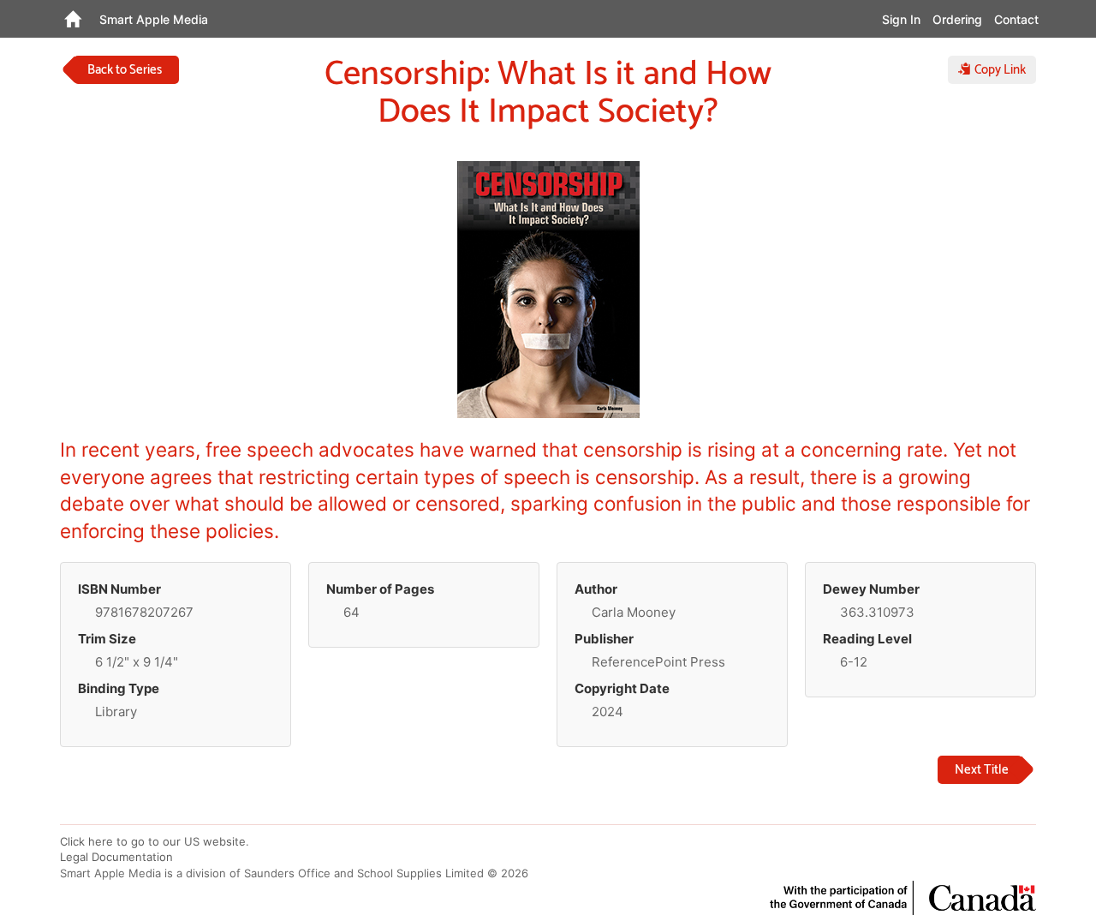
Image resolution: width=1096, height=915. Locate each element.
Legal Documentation (116, 857)
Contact (1016, 19)
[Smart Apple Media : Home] (72, 19)
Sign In (901, 19)
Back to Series (124, 70)
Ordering (957, 19)
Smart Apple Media (153, 19)
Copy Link (998, 70)
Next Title (982, 769)
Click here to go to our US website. (154, 841)
